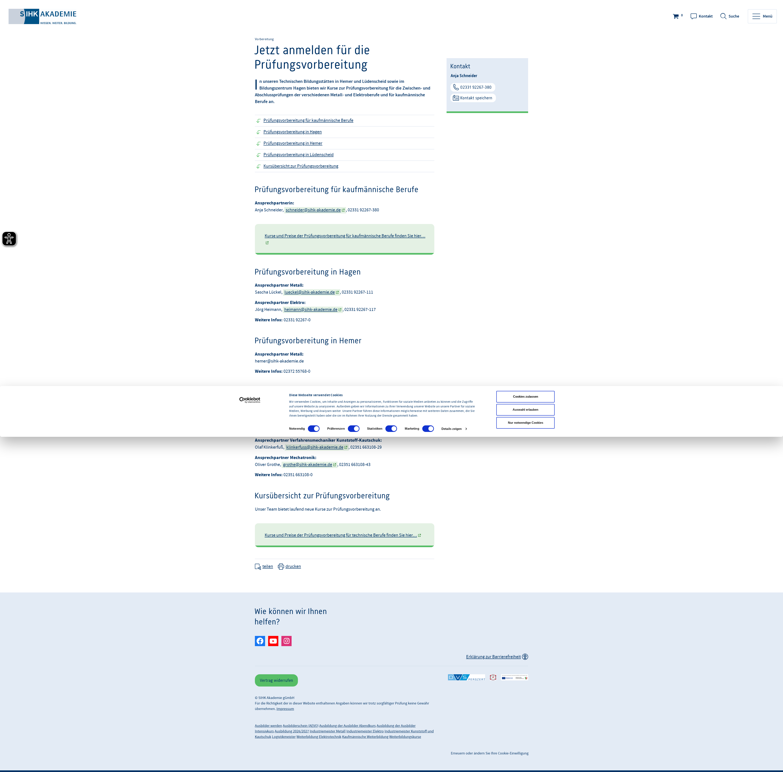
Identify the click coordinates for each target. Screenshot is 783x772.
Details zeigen (451, 428)
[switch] (353, 428)
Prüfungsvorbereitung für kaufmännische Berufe (308, 120)
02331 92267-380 (476, 87)
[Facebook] (260, 641)
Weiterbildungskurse (405, 736)
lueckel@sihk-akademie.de (309, 292)
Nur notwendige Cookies (525, 422)
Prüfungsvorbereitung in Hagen (292, 132)
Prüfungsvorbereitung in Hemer (292, 143)
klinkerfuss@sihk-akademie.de (314, 447)
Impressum (285, 709)
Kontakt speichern (476, 97)
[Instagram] (286, 641)
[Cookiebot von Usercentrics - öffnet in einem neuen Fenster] (250, 400)
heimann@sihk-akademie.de (310, 310)
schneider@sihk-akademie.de (313, 210)
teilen (267, 566)
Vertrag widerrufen (276, 680)
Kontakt (706, 16)
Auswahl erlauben (525, 409)
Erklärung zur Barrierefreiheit (493, 657)
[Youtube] (273, 641)
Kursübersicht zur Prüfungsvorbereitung (300, 166)
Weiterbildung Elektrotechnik (318, 736)
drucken (293, 566)
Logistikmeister (284, 736)
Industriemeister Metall (328, 731)
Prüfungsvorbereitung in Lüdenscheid (298, 155)
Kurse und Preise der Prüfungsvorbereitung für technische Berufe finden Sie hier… (341, 535)
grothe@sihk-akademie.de (307, 465)
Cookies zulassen (525, 396)
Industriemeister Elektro (365, 731)
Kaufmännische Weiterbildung (365, 736)
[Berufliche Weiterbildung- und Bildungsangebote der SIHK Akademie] (43, 16)
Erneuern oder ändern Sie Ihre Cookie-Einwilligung (490, 753)
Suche (734, 16)
